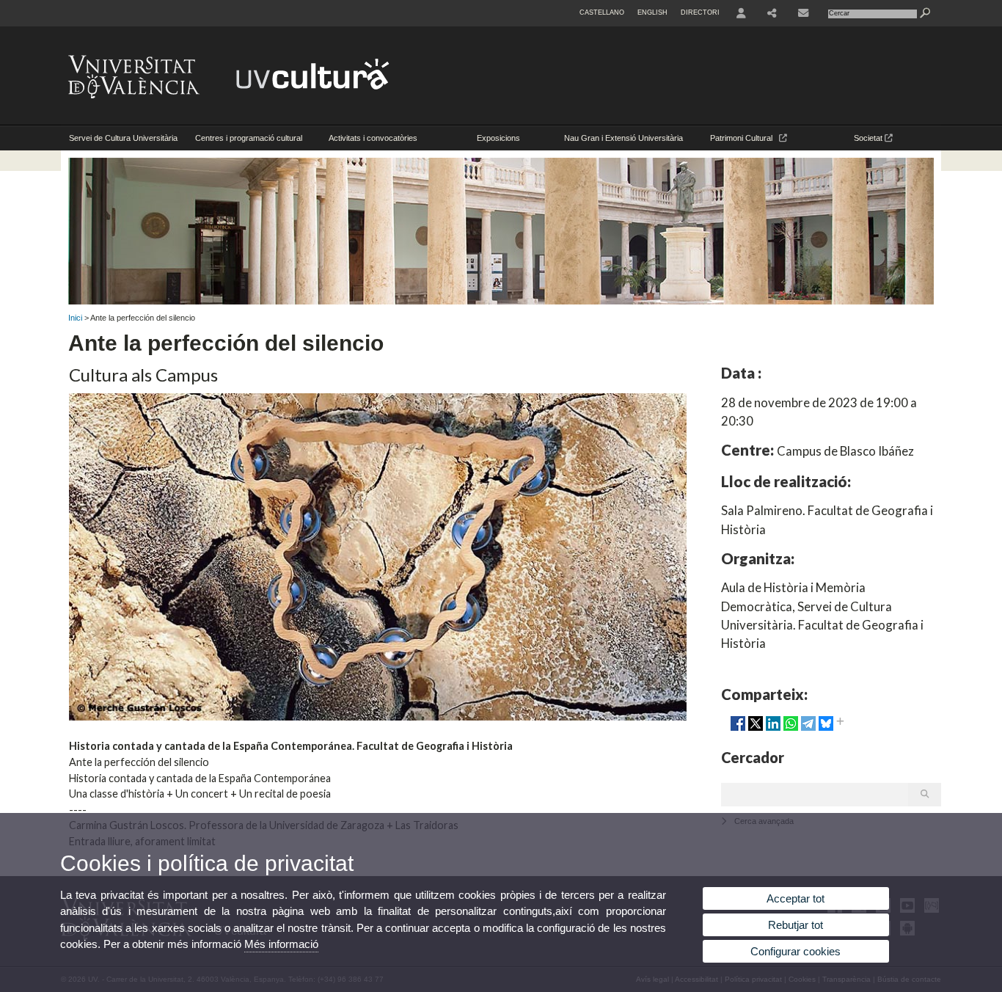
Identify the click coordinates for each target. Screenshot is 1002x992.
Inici (75, 317)
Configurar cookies (795, 951)
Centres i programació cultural (248, 138)
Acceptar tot (795, 898)
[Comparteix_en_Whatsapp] (791, 729)
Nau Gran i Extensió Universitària (623, 138)
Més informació (281, 944)
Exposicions (498, 138)
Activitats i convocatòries (373, 138)
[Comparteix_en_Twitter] (755, 729)
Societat (869, 138)
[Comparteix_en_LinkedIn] (773, 729)
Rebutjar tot (795, 925)
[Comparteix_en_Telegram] (808, 729)
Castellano (601, 12)
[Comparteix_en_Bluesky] (826, 729)
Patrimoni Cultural (744, 138)
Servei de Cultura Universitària (123, 138)
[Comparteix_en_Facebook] (738, 729)
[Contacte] (804, 13)
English (652, 12)
